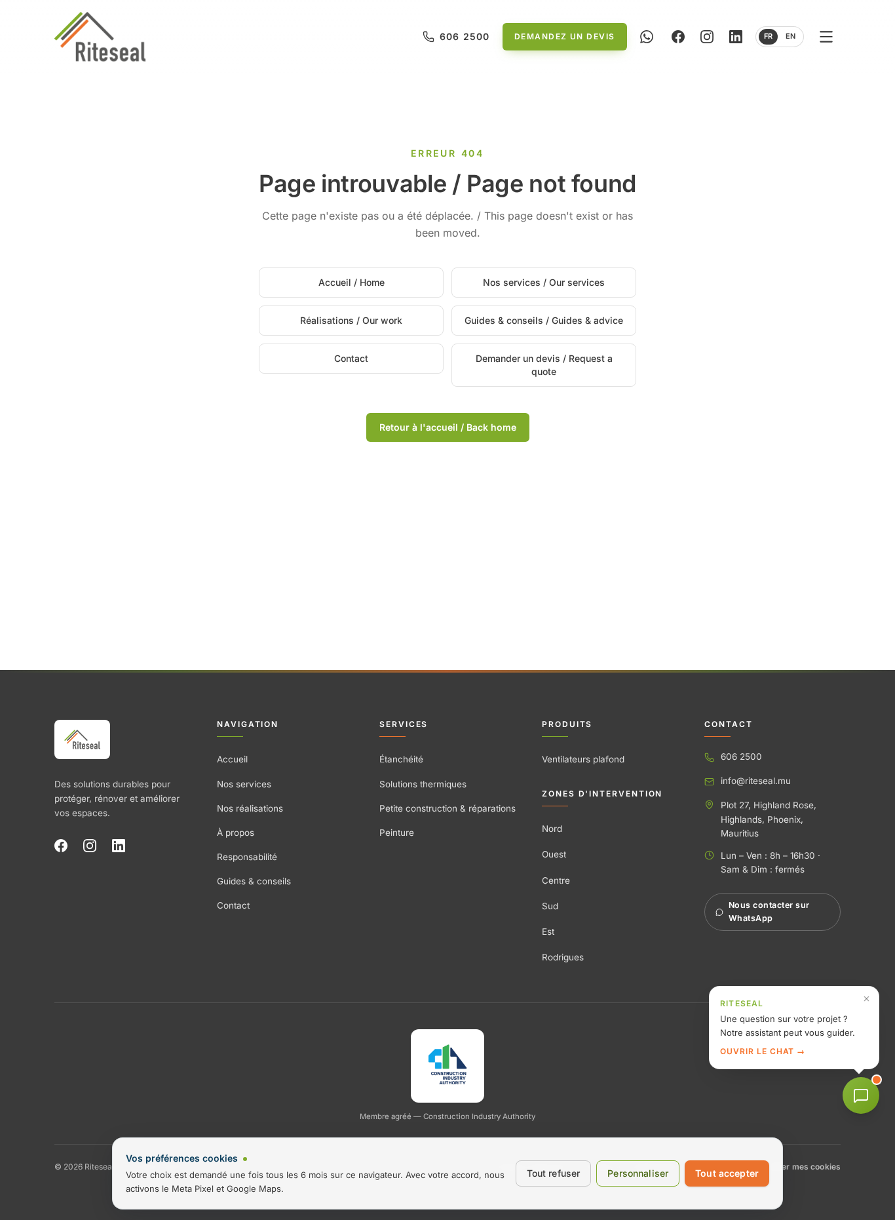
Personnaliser (637, 1173)
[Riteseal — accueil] (82, 739)
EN (790, 36)
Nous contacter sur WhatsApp (769, 911)
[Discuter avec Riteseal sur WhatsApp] (646, 37)
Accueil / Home (351, 282)
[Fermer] (866, 999)
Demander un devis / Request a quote (544, 365)
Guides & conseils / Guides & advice (544, 320)
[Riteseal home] (100, 37)
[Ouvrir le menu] (826, 36)
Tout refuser (554, 1173)
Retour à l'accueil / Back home (447, 427)
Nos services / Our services (544, 282)
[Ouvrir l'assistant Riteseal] (861, 1095)
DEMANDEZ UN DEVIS (564, 36)
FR (768, 36)
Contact (351, 358)
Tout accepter (727, 1173)
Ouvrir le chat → (762, 1051)
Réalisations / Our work (351, 320)
